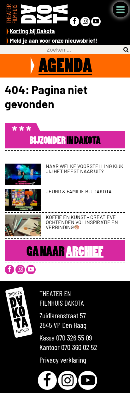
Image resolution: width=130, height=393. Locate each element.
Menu (120, 9)
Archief (84, 252)
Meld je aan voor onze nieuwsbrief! (53, 40)
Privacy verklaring (62, 359)
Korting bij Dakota (32, 31)
